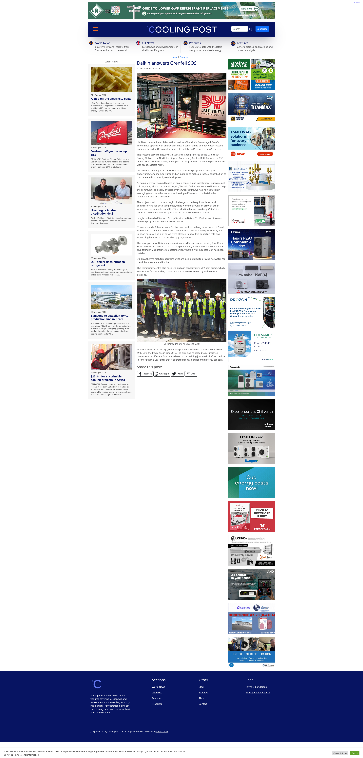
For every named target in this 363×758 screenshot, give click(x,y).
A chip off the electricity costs (111, 98)
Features (242, 43)
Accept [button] (355, 753)
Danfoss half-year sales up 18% (109, 153)
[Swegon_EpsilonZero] (251, 448)
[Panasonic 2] (251, 380)
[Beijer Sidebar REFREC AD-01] (251, 74)
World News (102, 43)
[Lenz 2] (251, 618)
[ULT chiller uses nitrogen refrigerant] (111, 244)
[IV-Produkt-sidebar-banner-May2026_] (251, 210)
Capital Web (162, 731)
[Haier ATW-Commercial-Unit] (251, 244)
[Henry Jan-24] (251, 176)
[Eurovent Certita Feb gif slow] (251, 482)
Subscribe (262, 28)
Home (174, 57)
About (202, 698)
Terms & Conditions (256, 686)
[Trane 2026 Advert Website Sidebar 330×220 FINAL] (251, 142)
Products (195, 43)
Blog (201, 686)
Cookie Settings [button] (340, 753)
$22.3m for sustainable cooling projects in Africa (108, 378)
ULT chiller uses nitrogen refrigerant (108, 263)
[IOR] (251, 652)
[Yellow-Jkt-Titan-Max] (251, 108)
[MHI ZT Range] (251, 278)
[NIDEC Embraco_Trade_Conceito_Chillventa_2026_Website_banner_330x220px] (251, 414)
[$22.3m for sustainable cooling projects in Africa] (111, 357)
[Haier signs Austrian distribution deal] (111, 190)
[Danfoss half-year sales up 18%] (111, 133)
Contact (203, 703)
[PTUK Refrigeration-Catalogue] (251, 516)
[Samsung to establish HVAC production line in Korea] (111, 297)
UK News (148, 43)
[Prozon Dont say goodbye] (251, 312)
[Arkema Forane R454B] (251, 346)
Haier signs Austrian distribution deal (104, 212)
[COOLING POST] (251, 584)
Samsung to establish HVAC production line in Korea (110, 317)
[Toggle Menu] (95, 29)
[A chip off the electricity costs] (111, 79)
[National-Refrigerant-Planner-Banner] (181, 10)
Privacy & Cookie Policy (258, 692)
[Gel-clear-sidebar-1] (251, 550)
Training (203, 692)
